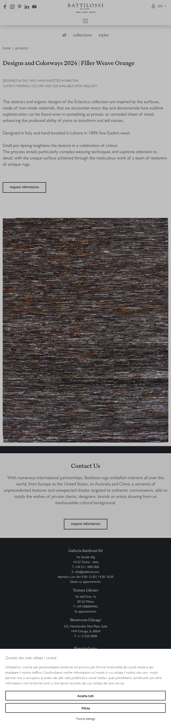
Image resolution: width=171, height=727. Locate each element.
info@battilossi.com (87, 572)
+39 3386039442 (87, 606)
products (21, 48)
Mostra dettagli (85, 718)
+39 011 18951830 (87, 567)
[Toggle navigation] (85, 21)
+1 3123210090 (87, 636)
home (7, 48)
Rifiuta (85, 708)
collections (82, 35)
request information (24, 187)
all (64, 35)
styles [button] (104, 35)
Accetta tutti (85, 695)
